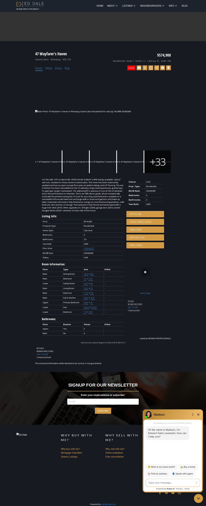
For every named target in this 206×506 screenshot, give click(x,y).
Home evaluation (114, 452)
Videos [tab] (58, 68)
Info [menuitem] (171, 5)
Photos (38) (135, 214)
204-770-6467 (133, 307)
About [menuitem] (111, 5)
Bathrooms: (49, 319)
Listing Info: (49, 216)
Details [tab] (39, 68)
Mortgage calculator (146, 237)
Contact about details (140, 222)
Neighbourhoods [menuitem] (150, 5)
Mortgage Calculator (71, 452)
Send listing (135, 229)
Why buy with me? (70, 449)
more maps (145, 293)
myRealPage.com (108, 504)
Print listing (135, 245)
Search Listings (69, 456)
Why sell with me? (115, 449)
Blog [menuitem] (185, 5)
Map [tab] (67, 68)
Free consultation (114, 456)
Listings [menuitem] (127, 5)
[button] (159, 493)
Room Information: (53, 264)
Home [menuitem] (100, 5)
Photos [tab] (48, 68)
